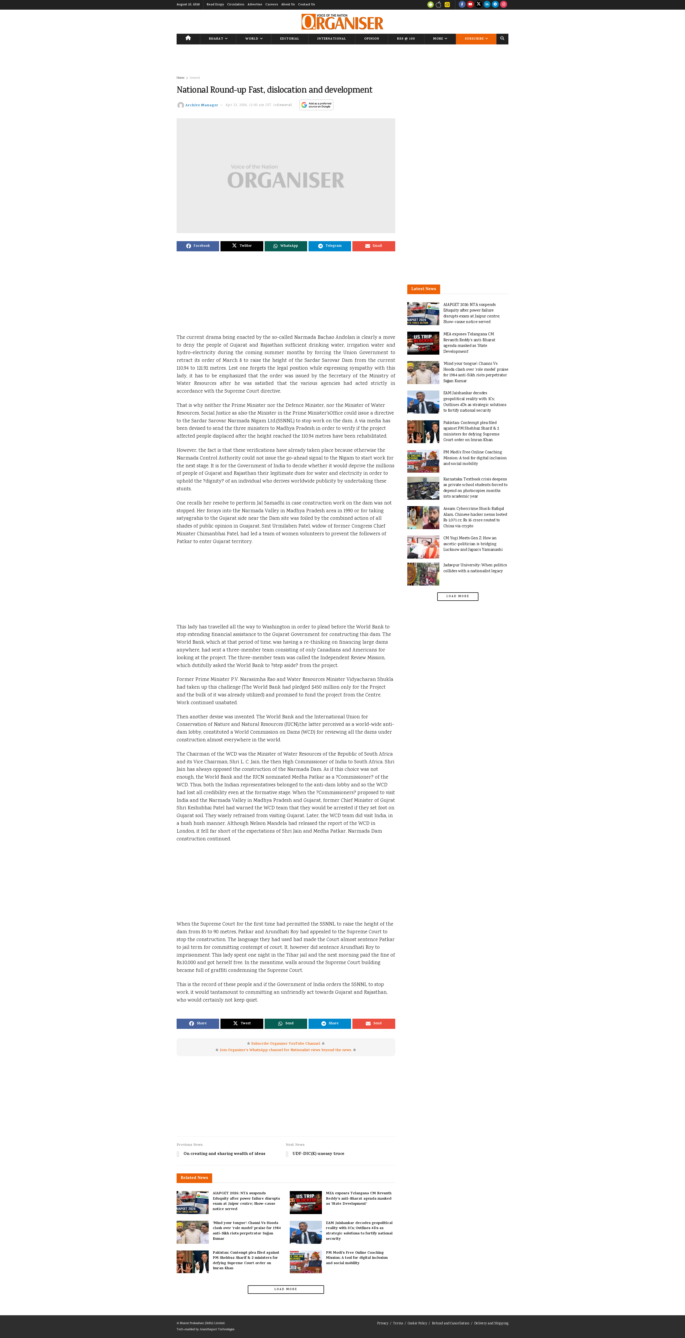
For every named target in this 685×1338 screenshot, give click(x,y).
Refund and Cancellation (450, 1323)
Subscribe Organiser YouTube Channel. (286, 1044)
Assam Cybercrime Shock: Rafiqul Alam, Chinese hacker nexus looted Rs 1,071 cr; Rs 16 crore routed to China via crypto (475, 517)
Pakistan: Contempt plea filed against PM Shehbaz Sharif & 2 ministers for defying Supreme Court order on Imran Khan (246, 1261)
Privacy (382, 1323)
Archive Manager (201, 105)
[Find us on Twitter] (478, 5)
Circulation (235, 4)
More (438, 39)
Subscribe (474, 39)
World (251, 39)
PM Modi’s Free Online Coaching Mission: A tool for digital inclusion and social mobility (357, 1258)
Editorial (289, 39)
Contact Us (306, 4)
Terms (398, 1323)
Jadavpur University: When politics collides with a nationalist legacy (475, 568)
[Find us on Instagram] (503, 5)
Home (180, 78)
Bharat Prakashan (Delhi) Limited (202, 1323)
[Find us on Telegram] (495, 5)
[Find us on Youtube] (470, 5)
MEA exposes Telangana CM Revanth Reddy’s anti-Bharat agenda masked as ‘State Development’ (358, 1199)
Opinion (371, 39)
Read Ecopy (215, 4)
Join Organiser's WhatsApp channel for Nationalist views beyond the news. (286, 1050)
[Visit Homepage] (342, 22)
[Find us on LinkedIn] (487, 5)
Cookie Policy (417, 1323)
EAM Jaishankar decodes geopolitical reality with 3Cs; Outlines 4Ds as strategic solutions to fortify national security (359, 1231)
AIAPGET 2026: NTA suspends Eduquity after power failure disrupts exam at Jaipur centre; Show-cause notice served (246, 1201)
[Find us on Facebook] (462, 5)
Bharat (216, 39)
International (331, 39)
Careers (271, 4)
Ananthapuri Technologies (217, 1329)
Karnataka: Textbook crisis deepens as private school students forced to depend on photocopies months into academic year (475, 488)
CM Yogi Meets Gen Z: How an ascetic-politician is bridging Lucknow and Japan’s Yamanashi (473, 544)
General (195, 78)
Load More (285, 1289)
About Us (288, 4)
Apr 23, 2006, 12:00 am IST (249, 105)
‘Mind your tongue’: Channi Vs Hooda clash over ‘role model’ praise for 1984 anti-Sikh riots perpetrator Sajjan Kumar (247, 1231)
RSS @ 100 (406, 39)
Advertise (255, 4)
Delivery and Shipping (491, 1323)
